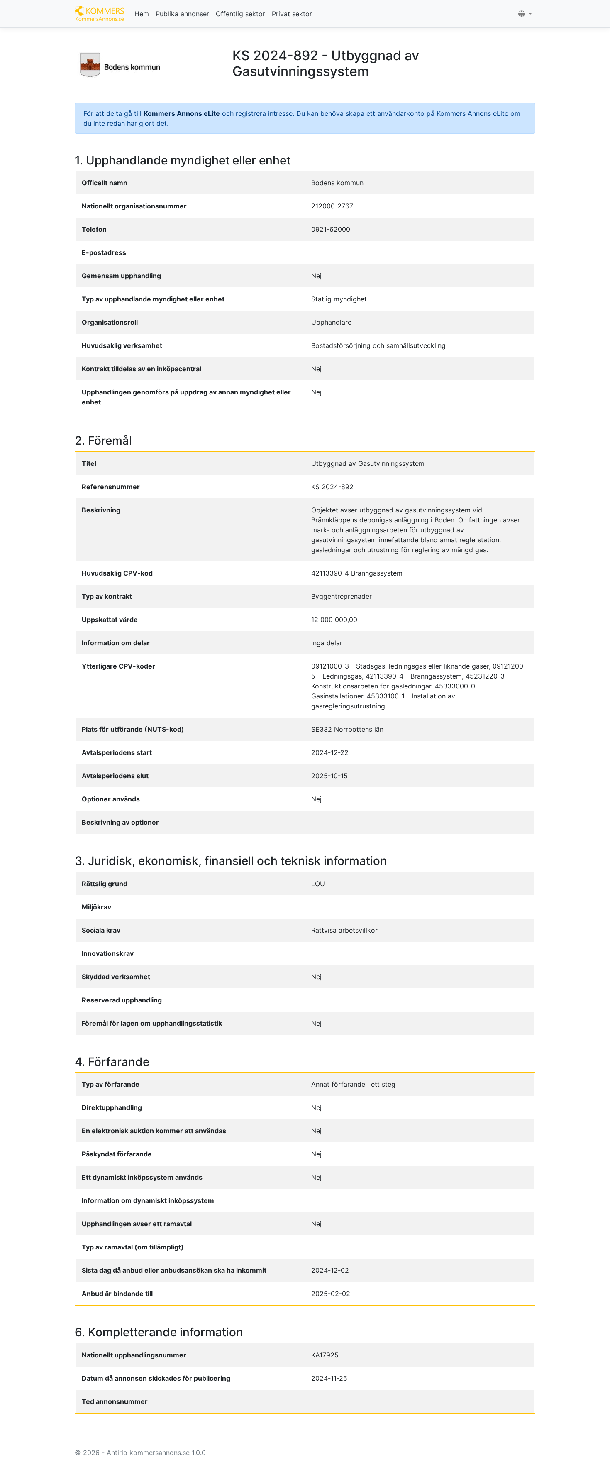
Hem (141, 14)
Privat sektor (292, 14)
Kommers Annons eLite (182, 113)
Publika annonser (182, 14)
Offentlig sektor (240, 14)
